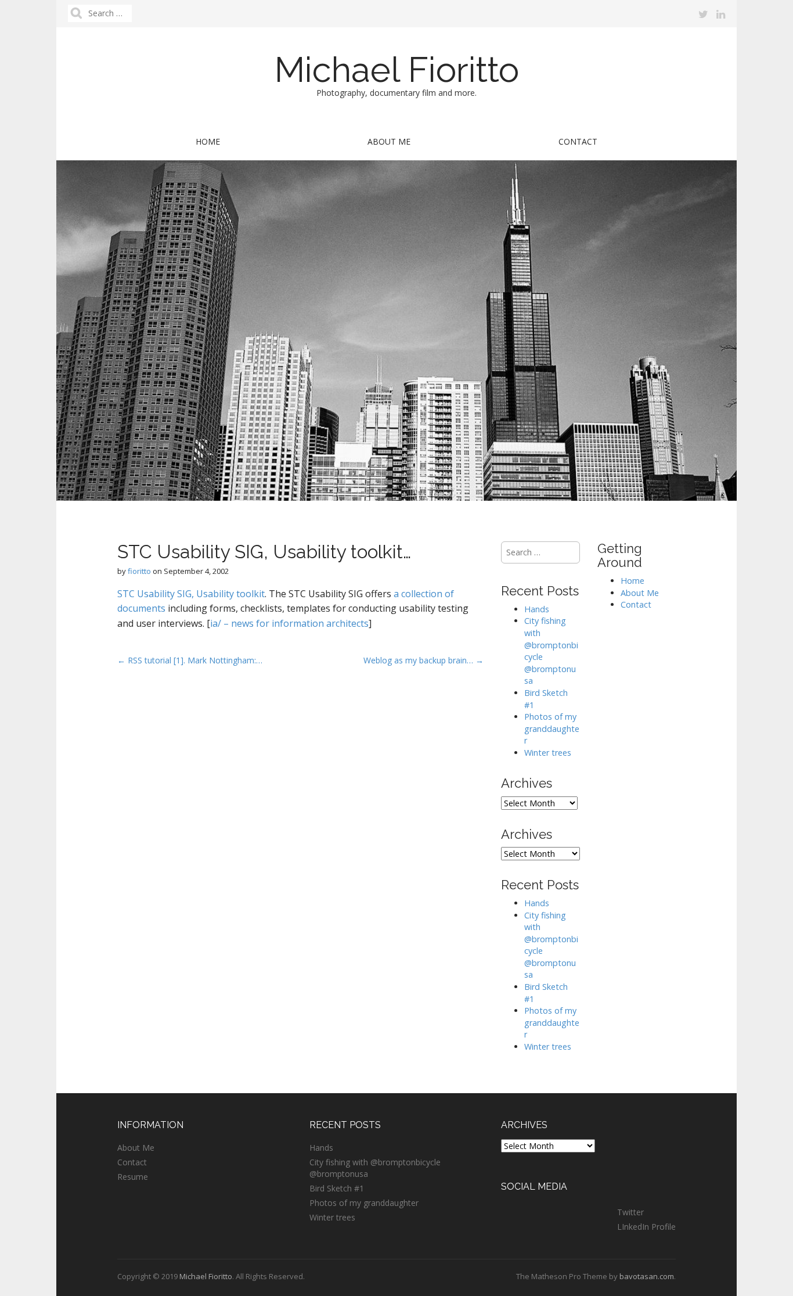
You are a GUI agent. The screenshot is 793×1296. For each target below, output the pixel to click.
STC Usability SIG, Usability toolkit (191, 593)
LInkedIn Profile (646, 1226)
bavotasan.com (646, 1276)
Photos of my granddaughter (551, 728)
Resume (132, 1176)
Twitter (630, 1212)
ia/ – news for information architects (289, 623)
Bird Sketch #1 (336, 1188)
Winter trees (547, 752)
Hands (536, 609)
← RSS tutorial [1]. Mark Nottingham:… (189, 660)
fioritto (139, 571)
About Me (388, 141)
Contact (577, 141)
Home (208, 141)
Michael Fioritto (397, 69)
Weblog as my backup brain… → (423, 660)
